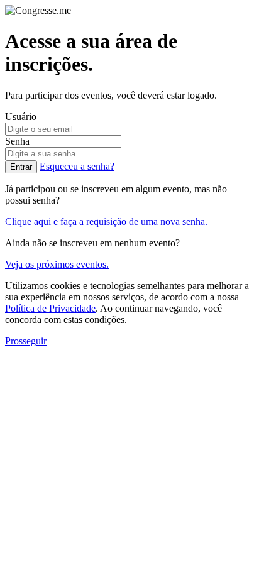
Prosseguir (26, 341)
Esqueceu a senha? (77, 166)
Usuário (20, 116)
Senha (17, 141)
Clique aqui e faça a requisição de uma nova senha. (106, 221)
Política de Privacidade (50, 308)
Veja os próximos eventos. (57, 264)
